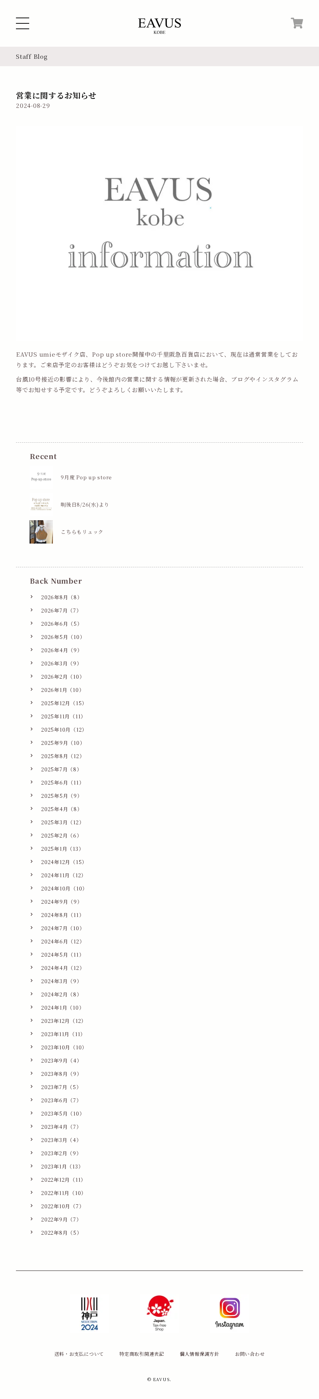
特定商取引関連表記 (141, 1353)
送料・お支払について (79, 1353)
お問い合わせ (250, 1353)
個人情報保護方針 (199, 1353)
